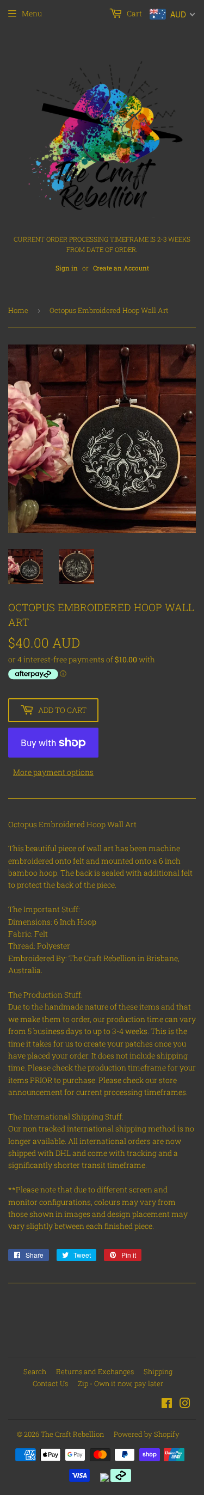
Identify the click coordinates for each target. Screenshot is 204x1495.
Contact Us (50, 1383)
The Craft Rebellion (72, 1434)
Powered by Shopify (147, 1434)
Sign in (66, 268)
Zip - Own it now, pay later (120, 1383)
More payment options (53, 772)
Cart (133, 13)
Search (34, 1371)
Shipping (158, 1371)
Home (18, 310)
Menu (32, 13)
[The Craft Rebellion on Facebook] (166, 1404)
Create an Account (121, 268)
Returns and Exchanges (95, 1371)
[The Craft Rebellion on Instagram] (185, 1404)
